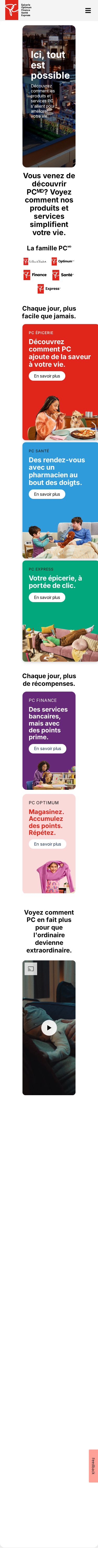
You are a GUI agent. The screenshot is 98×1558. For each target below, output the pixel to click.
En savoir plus (47, 748)
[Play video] (49, 1028)
